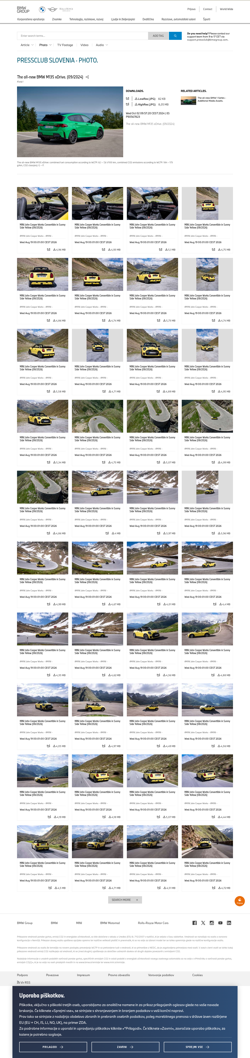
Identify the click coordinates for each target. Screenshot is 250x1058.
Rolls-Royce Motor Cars (153, 923)
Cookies (197, 975)
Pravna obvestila (119, 975)
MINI (79, 923)
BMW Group (25, 923)
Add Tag (158, 35)
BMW (54, 923)
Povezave (52, 975)
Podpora (22, 975)
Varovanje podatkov (161, 975)
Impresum (83, 975)
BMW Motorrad (110, 923)
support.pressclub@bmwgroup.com (207, 39)
